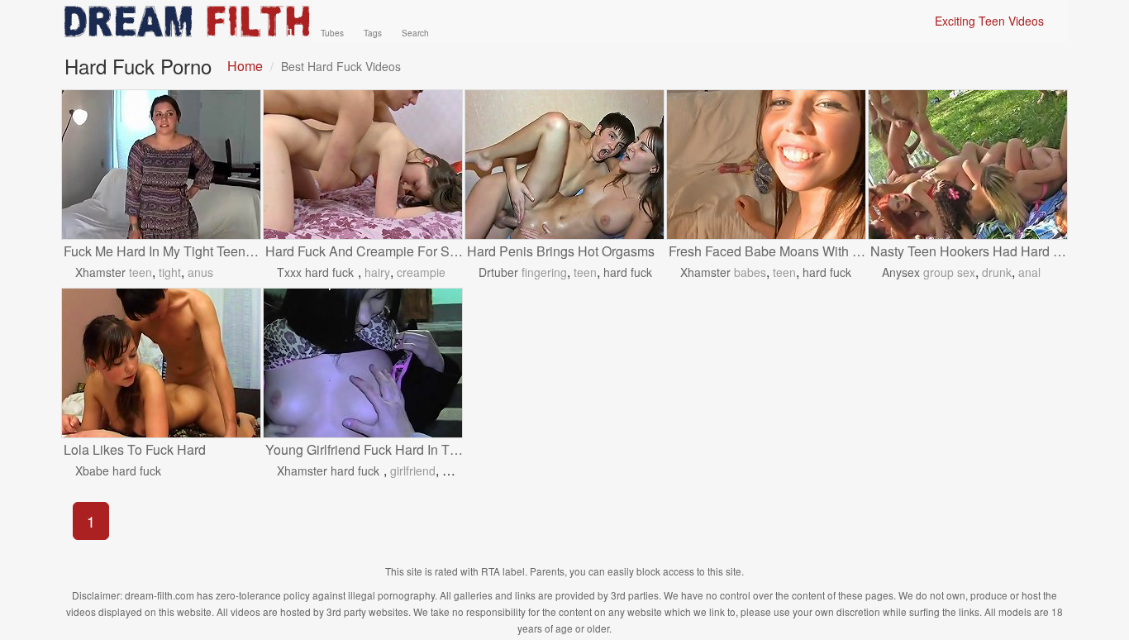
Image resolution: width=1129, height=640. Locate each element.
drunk (997, 272)
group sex (949, 272)
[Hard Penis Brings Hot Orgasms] (564, 164)
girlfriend (413, 470)
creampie (421, 272)
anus (200, 272)
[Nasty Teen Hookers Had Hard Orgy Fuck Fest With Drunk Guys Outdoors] (968, 164)
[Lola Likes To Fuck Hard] (161, 363)
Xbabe (92, 470)
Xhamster (100, 272)
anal (1029, 272)
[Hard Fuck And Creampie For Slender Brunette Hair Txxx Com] (363, 164)
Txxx (289, 272)
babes (750, 272)
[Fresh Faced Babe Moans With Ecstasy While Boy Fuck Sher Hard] (766, 164)
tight (170, 272)
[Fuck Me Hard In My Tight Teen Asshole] (161, 164)
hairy (377, 272)
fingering (544, 272)
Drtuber (498, 272)
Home (245, 65)
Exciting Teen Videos (989, 20)
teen (140, 272)
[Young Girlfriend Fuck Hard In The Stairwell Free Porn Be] (363, 363)
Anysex (901, 272)
